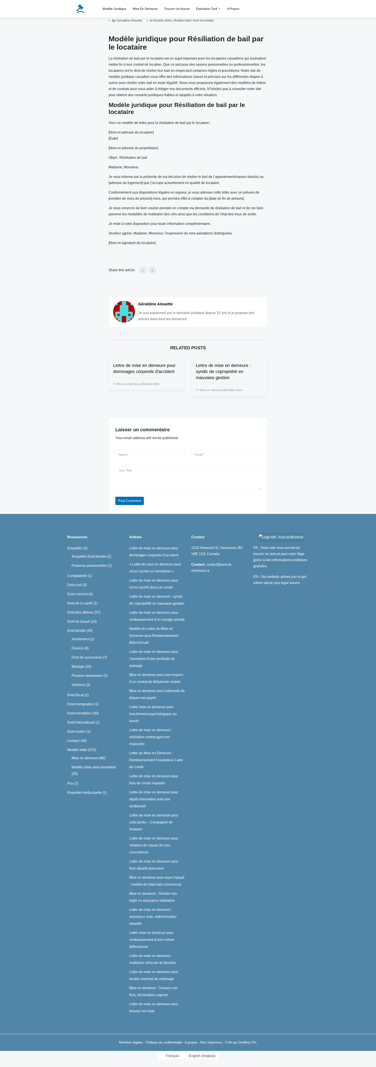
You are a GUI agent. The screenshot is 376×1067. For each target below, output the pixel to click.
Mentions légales (131, 1042)
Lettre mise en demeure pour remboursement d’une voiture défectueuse (151, 939)
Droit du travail (78, 621)
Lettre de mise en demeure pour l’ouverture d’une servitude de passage (153, 658)
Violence (78, 685)
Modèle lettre (162, 20)
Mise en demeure (145, 8)
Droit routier (76, 731)
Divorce (78, 648)
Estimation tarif (206, 8)
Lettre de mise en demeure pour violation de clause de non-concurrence (153, 845)
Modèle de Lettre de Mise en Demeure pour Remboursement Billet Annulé (153, 635)
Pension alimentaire (87, 675)
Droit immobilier (79, 713)
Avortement (80, 639)
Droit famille (76, 630)
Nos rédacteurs (211, 1042)
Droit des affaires (80, 612)
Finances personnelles (89, 565)
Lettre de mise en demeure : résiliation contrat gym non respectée (150, 737)
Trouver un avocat (177, 8)
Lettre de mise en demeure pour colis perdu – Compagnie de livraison (153, 822)
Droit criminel (77, 594)
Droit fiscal (75, 695)
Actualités (74, 548)
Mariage (78, 666)
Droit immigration (80, 704)
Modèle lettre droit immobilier (193, 20)
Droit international (81, 722)
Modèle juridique (114, 8)
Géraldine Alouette (129, 20)
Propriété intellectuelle (84, 792)
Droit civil (74, 585)
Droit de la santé (79, 603)
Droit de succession (87, 657)
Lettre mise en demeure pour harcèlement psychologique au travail (153, 714)
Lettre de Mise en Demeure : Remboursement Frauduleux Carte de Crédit (156, 760)
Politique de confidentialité (164, 1042)
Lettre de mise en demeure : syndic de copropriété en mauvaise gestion (223, 371)
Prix (70, 783)
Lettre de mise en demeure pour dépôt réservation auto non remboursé (153, 799)
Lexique (73, 741)
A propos (233, 8)
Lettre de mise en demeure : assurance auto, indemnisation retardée (152, 916)
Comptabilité (77, 576)
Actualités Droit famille (89, 556)
